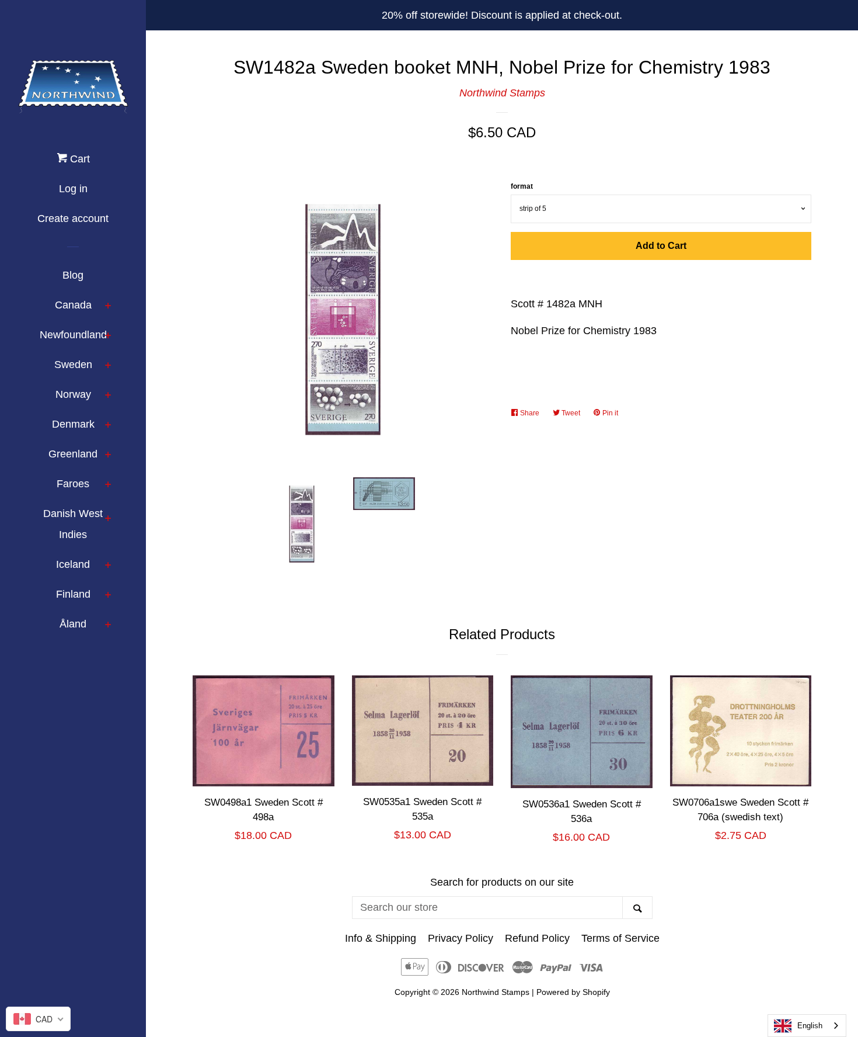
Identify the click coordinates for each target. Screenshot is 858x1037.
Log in (73, 189)
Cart (78, 159)
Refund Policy (537, 938)
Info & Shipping (380, 938)
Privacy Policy (460, 938)
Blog (72, 275)
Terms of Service (620, 938)
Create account (73, 218)
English (809, 1025)
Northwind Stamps (502, 93)
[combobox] (807, 1025)
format (522, 186)
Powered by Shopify (573, 992)
